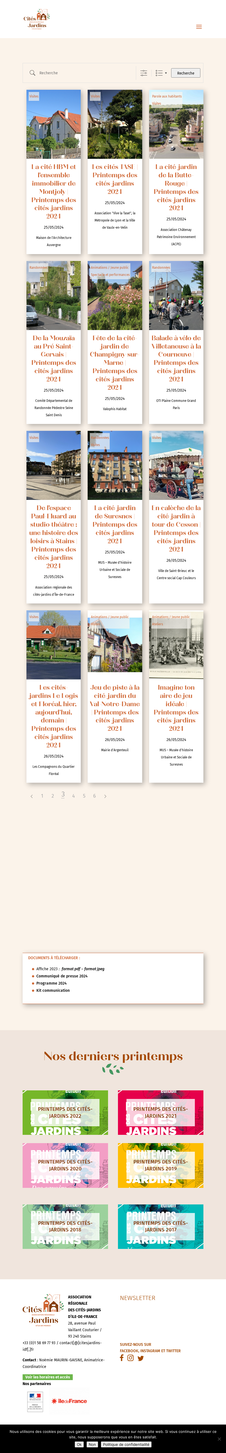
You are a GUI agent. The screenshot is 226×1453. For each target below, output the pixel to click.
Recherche (185, 73)
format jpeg (94, 969)
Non (92, 1444)
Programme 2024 (51, 983)
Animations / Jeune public (110, 268)
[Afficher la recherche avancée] (143, 73)
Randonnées (38, 268)
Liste (159, 73)
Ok (79, 1444)
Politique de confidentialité (126, 1444)
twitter (173, 1351)
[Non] (219, 1439)
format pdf (71, 969)
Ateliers (157, 624)
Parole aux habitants (167, 96)
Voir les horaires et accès (47, 1377)
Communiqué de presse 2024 (62, 976)
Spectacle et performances (110, 275)
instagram (150, 1351)
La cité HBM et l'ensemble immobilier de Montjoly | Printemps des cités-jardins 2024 (53, 192)
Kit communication (53, 990)
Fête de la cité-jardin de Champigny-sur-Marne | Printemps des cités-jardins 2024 (115, 363)
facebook (129, 1351)
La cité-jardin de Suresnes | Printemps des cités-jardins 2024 (115, 525)
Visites (33, 96)
